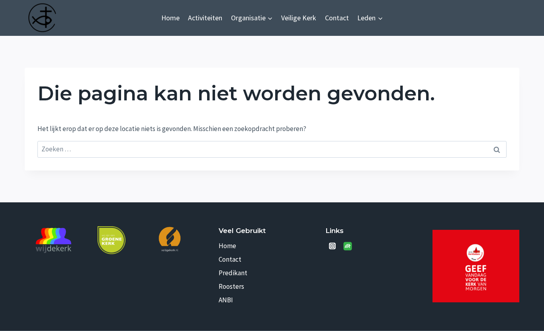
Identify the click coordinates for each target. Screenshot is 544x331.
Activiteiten (205, 17)
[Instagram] (332, 246)
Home (170, 17)
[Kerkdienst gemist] (347, 246)
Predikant (233, 272)
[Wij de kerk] (54, 240)
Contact (337, 17)
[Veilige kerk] (170, 238)
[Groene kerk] (111, 240)
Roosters (231, 286)
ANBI (226, 300)
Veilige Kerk (298, 17)
